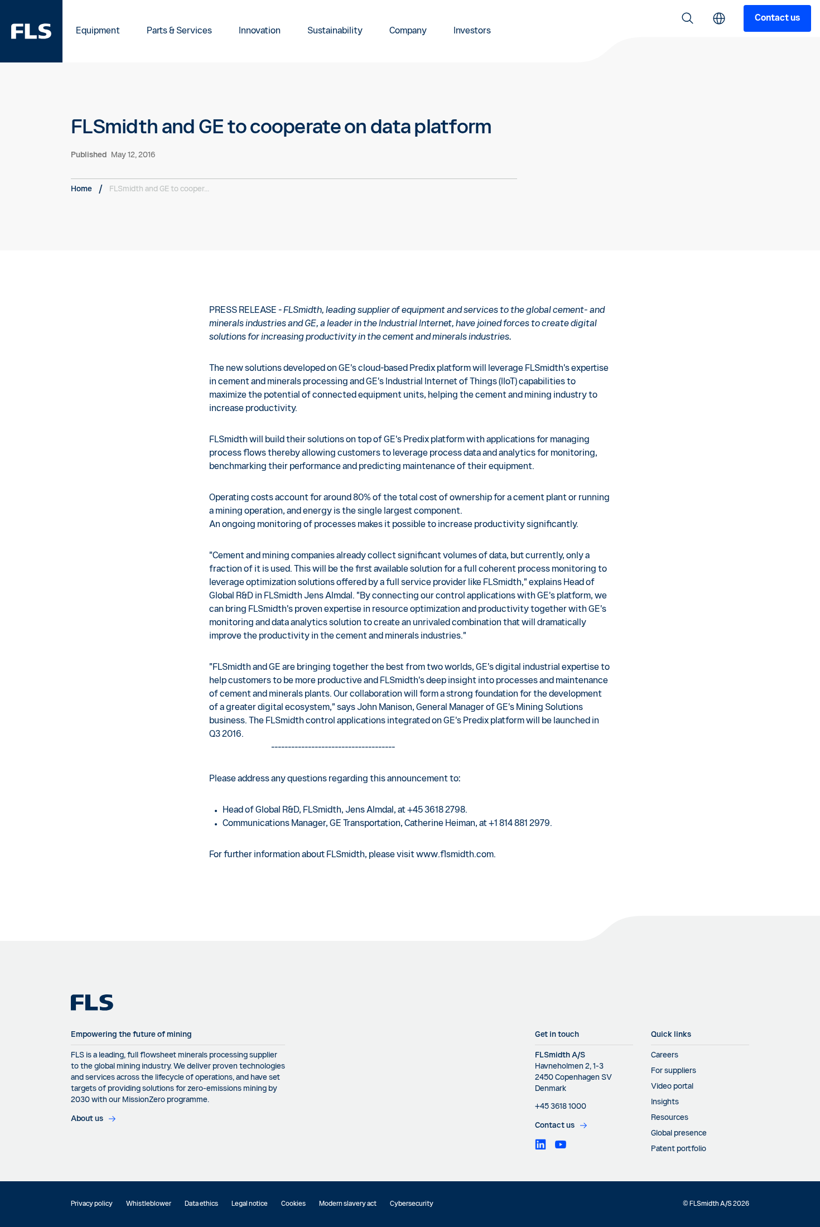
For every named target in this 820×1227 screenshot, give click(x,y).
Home (81, 189)
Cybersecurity (411, 1204)
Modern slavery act (348, 1204)
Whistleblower (148, 1204)
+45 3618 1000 (560, 1106)
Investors (472, 31)
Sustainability (335, 31)
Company (408, 31)
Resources (669, 1117)
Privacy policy (92, 1204)
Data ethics (201, 1204)
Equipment (98, 31)
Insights (665, 1102)
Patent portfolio (678, 1149)
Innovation (260, 31)
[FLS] (31, 31)
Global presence (679, 1133)
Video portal (672, 1086)
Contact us (777, 18)
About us (87, 1118)
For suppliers (673, 1070)
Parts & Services (179, 31)
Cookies (293, 1204)
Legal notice (249, 1204)
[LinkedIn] (540, 1144)
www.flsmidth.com (455, 855)
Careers (664, 1055)
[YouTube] (560, 1144)
